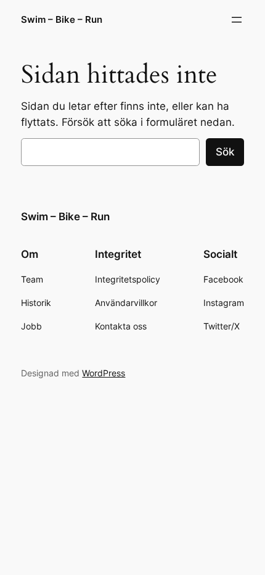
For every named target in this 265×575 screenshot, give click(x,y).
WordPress (103, 373)
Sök (225, 152)
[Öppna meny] (236, 19)
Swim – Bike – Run (61, 19)
